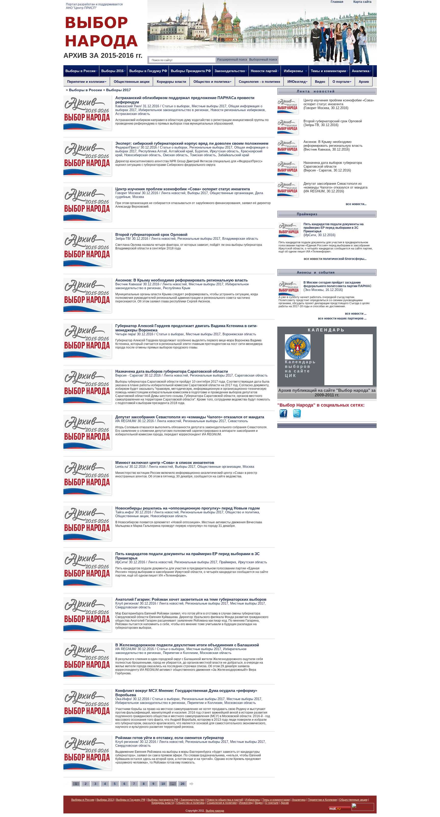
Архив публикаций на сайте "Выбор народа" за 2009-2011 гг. (327, 392)
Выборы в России (85, 90)
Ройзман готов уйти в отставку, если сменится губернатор (169, 737)
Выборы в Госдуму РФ (148, 71)
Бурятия (201, 151)
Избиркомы (252, 799)
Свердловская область (133, 607)
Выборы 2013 (105, 799)
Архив (364, 82)
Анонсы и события (316, 272)
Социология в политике (222, 802)
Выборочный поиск (263, 59)
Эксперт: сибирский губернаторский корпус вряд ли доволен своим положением (191, 143)
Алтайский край (181, 151)
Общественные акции (131, 82)
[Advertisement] (327, 508)
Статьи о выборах (176, 106)
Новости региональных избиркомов (238, 110)
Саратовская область (251, 375)
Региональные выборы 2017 (210, 147)
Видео (320, 82)
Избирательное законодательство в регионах (174, 110)
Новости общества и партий (225, 799)
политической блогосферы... (344, 259)
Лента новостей (173, 193)
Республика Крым (176, 288)
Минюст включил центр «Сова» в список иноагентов (164, 462)
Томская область (203, 155)
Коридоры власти (171, 82)
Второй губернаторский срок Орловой (151, 234)
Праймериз (227, 562)
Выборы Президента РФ (191, 71)
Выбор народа (215, 810)
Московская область (215, 653)
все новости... (356, 204)
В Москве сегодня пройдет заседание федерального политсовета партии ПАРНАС (338, 284)
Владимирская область (240, 238)
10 (163, 784)
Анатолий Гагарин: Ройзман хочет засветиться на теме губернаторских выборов (190, 599)
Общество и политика (242, 512)
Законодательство (192, 799)
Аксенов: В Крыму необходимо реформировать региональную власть (181, 280)
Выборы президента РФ (162, 799)
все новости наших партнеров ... (342, 318)
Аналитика (299, 799)
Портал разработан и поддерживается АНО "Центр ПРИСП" (94, 6)
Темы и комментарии (276, 799)
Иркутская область (224, 151)
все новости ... (355, 313)
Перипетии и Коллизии (180, 653)
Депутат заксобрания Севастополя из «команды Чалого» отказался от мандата (189, 417)
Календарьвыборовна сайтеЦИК (300, 369)
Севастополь (238, 421)
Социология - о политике (259, 82)
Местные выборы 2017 (209, 106)
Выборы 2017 (118, 90)
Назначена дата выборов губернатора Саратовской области (171, 371)
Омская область (175, 155)
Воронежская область (239, 334)
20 (182, 784)
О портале (272, 802)
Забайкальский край (233, 155)
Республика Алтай (153, 151)
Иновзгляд (246, 802)
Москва (138, 197)
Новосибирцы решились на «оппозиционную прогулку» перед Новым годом (187, 508)
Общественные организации (231, 193)
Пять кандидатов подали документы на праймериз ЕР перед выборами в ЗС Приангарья (334, 227)
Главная (337, 2)
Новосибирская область (142, 155)
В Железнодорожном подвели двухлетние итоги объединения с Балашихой (187, 645)
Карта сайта (362, 2)
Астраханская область (132, 114)
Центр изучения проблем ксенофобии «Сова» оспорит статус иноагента (182, 189)
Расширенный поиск (232, 59)
